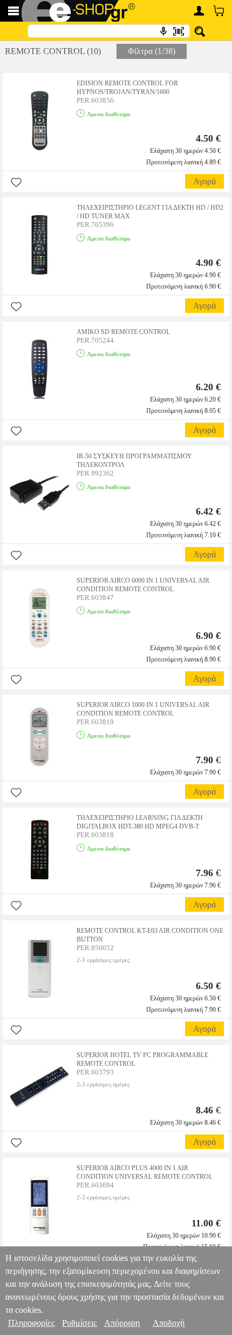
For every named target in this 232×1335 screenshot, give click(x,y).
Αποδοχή (169, 1322)
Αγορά (204, 181)
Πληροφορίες (31, 1322)
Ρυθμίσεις (79, 1322)
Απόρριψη (122, 1322)
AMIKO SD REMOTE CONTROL (123, 332)
